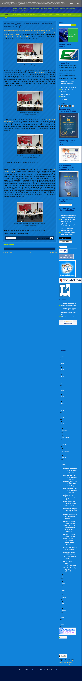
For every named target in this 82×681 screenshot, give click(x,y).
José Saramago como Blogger (70, 557)
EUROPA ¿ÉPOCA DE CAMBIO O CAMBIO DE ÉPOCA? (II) (70, 484)
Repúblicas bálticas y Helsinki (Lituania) (69, 553)
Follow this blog (68, 323)
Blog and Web (59, 669)
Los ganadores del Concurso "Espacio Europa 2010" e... (70, 503)
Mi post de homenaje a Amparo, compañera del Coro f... (70, 510)
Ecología (42, 15)
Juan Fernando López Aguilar (12, 30)
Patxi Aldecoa (27, 30)
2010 (62, 424)
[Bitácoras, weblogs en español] (63, 637)
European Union (35, 28)
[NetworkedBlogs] (68, 321)
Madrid (50, 15)
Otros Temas (68, 15)
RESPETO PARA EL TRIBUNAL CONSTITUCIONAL (69, 563)
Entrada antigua (53, 252)
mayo (64, 583)
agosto (64, 457)
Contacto (64, 99)
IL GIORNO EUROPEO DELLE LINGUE (68, 220)
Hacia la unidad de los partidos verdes (70, 548)
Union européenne (40, 30)
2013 (62, 403)
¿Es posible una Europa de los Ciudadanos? (68, 225)
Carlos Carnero (28, 28)
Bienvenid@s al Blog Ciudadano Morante (67, 82)
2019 (62, 363)
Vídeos (63, 96)
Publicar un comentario (30, 249)
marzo (64, 597)
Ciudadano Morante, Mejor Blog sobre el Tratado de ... (69, 569)
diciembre (65, 430)
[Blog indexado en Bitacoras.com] (63, 247)
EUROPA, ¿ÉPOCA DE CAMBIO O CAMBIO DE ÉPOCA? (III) (70, 477)
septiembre (65, 451)
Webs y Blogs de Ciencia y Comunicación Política (69, 309)
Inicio (6, 15)
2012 (62, 410)
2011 (62, 417)
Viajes (58, 15)
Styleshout (43, 669)
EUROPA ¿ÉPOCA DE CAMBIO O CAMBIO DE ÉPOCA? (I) (70, 490)
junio (63, 577)
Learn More (72, 3)
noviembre (65, 437)
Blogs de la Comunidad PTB (68, 313)
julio (63, 464)
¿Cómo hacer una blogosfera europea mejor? (69, 497)
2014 (62, 397)
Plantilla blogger (50, 669)
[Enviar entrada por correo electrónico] (51, 238)
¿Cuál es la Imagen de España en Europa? (68, 233)
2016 (62, 383)
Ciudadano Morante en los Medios (69, 90)
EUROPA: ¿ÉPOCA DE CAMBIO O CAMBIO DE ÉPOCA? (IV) (70, 470)
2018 (62, 370)
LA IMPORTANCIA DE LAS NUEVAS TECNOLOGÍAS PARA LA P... (69, 541)
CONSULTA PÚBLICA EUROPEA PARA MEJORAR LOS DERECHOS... (69, 528)
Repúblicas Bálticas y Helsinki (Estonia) (69, 522)
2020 (62, 356)
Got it (78, 3)
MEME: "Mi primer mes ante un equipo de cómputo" (70, 516)
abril (63, 590)
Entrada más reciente (7, 252)
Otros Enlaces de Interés (68, 317)
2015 (62, 390)
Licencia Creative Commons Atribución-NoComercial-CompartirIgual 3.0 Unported (68, 662)
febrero (64, 604)
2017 (62, 376)
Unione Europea (47, 30)
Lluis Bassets (21, 30)
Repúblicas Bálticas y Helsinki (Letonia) (69, 535)
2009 (62, 617)
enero (64, 610)
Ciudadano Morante (31, 669)
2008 (62, 624)
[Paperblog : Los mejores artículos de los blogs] (63, 252)
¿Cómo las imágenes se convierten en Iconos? (68, 216)
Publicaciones (65, 94)
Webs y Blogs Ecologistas (69, 305)
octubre (64, 444)
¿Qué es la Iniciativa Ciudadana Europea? (67, 229)
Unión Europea (16, 15)
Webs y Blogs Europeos (68, 303)
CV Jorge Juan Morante (68, 87)
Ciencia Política (30, 15)
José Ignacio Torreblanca (43, 28)
